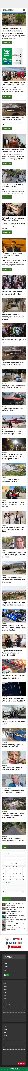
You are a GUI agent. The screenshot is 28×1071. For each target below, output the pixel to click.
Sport (4, 992)
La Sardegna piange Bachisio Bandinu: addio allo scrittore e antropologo (13, 791)
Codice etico (5, 966)
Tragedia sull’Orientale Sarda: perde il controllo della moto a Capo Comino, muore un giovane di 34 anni (13, 456)
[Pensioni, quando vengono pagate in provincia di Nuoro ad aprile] (14, 740)
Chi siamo (5, 963)
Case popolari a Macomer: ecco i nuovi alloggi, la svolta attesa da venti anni (13, 603)
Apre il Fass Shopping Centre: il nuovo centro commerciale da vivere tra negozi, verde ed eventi (13, 815)
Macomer (4, 575)
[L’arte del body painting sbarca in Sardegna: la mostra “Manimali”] (14, 763)
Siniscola (4, 383)
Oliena (4, 1045)
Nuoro (3, 289)
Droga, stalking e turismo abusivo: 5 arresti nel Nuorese (12, 409)
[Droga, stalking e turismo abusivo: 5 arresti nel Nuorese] (14, 404)
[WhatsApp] (7, 975)
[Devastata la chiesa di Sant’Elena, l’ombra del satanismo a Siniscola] (14, 24)
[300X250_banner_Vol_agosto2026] (12, 64)
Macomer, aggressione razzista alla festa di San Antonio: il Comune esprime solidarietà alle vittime (14, 627)
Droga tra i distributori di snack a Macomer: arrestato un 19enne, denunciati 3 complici (12, 652)
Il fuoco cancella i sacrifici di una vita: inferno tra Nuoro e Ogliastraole (13, 118)
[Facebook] (4, 975)
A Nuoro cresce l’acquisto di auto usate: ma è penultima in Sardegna (13, 676)
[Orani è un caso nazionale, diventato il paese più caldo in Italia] (14, 182)
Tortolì (4, 477)
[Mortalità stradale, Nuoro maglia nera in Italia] (14, 335)
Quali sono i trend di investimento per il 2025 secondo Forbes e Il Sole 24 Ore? (13, 699)
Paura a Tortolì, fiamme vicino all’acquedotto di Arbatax (10, 480)
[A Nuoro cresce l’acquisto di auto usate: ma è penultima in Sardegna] (14, 671)
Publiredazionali (6, 1005)
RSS (5, 970)
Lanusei (4, 1048)
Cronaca (4, 26)
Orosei (4, 1042)
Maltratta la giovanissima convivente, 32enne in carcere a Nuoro (13, 219)
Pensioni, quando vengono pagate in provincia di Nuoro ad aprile (12, 745)
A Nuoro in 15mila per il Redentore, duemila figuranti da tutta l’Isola (12, 292)
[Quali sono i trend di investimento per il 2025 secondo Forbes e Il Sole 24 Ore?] (14, 694)
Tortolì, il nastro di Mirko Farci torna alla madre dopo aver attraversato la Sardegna (13, 504)
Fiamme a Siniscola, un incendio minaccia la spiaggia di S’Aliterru (11, 432)
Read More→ (12, 38)
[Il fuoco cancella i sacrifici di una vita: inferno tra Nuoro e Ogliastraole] (14, 115)
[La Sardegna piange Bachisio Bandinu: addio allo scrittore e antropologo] (14, 786)
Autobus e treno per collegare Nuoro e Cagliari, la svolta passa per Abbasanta (13, 150)
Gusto (4, 998)
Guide (4, 1001)
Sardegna (4, 765)
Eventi (4, 995)
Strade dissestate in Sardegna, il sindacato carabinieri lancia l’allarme (13, 839)
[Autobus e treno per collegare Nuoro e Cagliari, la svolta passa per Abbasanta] (14, 147)
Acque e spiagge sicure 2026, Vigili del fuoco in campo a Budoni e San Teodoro (13, 83)
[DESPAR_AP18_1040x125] (14, 1070)
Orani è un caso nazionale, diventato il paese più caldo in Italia (13, 185)
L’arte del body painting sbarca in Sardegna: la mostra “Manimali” (12, 768)
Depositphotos (15, 971)
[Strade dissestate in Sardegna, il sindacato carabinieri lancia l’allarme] (14, 834)
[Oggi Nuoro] (12, 10)
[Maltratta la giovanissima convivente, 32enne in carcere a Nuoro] (14, 215)
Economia (4, 673)
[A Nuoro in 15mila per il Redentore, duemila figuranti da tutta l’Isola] (14, 287)
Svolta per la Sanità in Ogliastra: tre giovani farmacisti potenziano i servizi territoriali (13, 529)
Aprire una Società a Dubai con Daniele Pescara (13, 722)
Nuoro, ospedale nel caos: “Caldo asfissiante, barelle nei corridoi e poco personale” (13, 316)
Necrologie (5, 1008)
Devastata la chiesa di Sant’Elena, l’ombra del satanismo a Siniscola (12, 29)
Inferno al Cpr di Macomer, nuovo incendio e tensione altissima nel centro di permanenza (13, 579)
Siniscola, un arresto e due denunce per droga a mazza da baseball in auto (13, 386)
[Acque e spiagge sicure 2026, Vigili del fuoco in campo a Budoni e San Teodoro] (14, 80)
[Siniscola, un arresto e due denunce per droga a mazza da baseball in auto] (14, 381)
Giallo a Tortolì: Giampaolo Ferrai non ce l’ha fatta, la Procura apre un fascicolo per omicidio (14, 554)
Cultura (4, 788)
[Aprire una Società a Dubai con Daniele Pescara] (14, 717)
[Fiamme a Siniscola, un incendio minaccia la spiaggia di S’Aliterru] (14, 427)
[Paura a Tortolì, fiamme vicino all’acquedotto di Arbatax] (14, 475)
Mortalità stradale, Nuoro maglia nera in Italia (14, 340)
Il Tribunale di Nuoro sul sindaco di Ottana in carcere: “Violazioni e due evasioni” (12, 255)
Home (4, 983)
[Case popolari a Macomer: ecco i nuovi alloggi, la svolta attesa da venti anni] (14, 598)
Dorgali (4, 1038)
